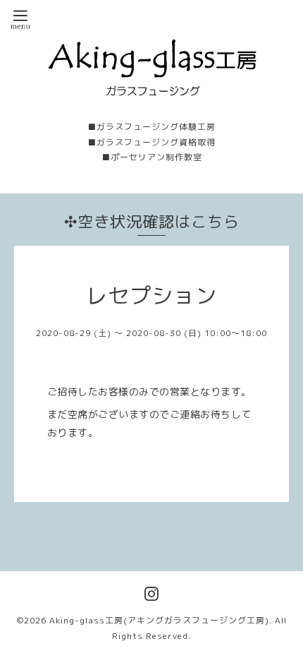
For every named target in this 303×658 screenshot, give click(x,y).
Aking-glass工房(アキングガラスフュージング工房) (159, 620)
